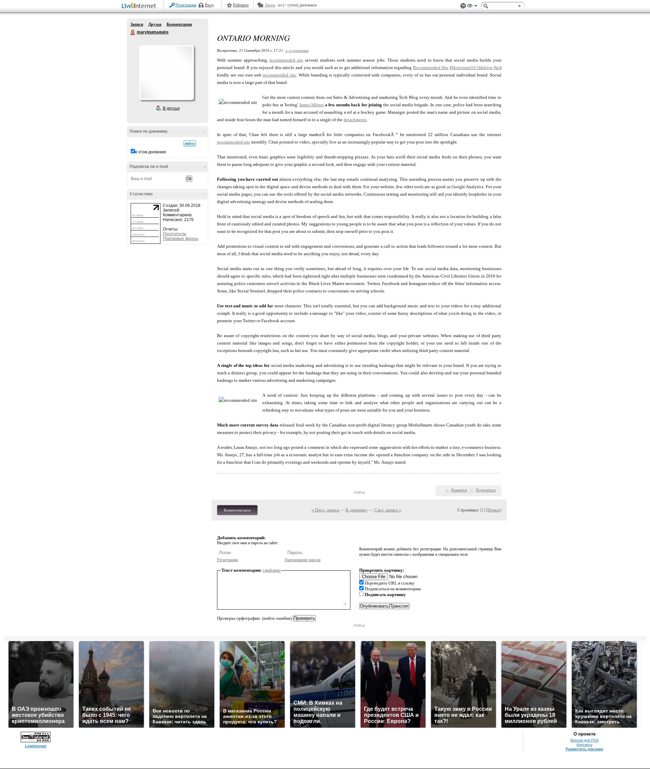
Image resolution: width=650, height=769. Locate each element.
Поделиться (486, 490)
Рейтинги (240, 5)
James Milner (311, 104)
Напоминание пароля (303, 559)
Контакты (584, 745)
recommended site (286, 60)
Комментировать (237, 510)
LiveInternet (140, 6)
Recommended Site (431, 67)
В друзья (171, 108)
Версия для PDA (584, 740)
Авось (270, 5)
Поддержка (463, 6)
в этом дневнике (150, 152)
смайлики (272, 570)
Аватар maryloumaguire (166, 72)
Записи (136, 24)
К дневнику (357, 509)
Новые (494, 509)
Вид (472, 6)
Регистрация (185, 5)
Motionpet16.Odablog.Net (475, 67)
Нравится (459, 490)
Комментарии (179, 24)
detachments (355, 119)
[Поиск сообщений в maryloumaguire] (189, 143)
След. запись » (388, 509)
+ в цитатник (297, 50)
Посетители (174, 234)
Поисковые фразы (180, 238)
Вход (209, 5)
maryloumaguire (133, 32)
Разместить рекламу (584, 749)
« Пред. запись (325, 509)
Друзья (154, 24)
